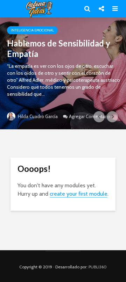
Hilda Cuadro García (37, 116)
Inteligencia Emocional (32, 30)
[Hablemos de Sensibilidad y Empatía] (63, 73)
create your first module (78, 193)
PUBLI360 (98, 266)
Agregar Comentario (89, 116)
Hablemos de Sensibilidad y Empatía (58, 48)
